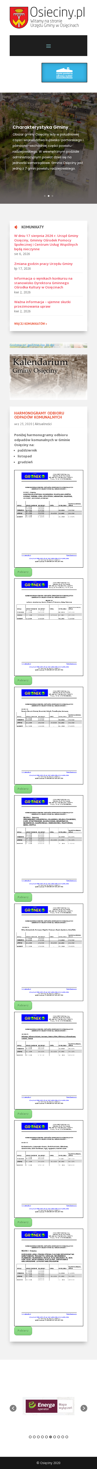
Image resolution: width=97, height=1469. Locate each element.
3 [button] (38, 1437)
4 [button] (42, 1437)
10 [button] (66, 1437)
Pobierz (23, 572)
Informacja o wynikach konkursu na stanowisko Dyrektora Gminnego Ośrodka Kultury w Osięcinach (43, 282)
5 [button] (46, 1437)
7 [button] (54, 1437)
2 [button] (34, 1437)
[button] (13, 1408)
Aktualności (43, 424)
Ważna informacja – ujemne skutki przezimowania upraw (42, 304)
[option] (48, 1406)
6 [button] (50, 1437)
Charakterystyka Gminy (40, 127)
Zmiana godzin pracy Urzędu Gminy (43, 263)
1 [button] (30, 1437)
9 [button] (62, 1437)
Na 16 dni (47, 345)
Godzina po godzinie (24, 345)
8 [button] (58, 1437)
